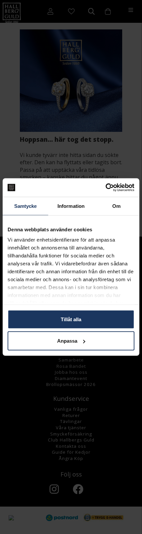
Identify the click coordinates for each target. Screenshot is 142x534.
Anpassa (67, 341)
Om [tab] (116, 206)
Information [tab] (71, 206)
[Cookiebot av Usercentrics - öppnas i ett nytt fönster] (105, 187)
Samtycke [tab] (25, 206)
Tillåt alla (71, 319)
